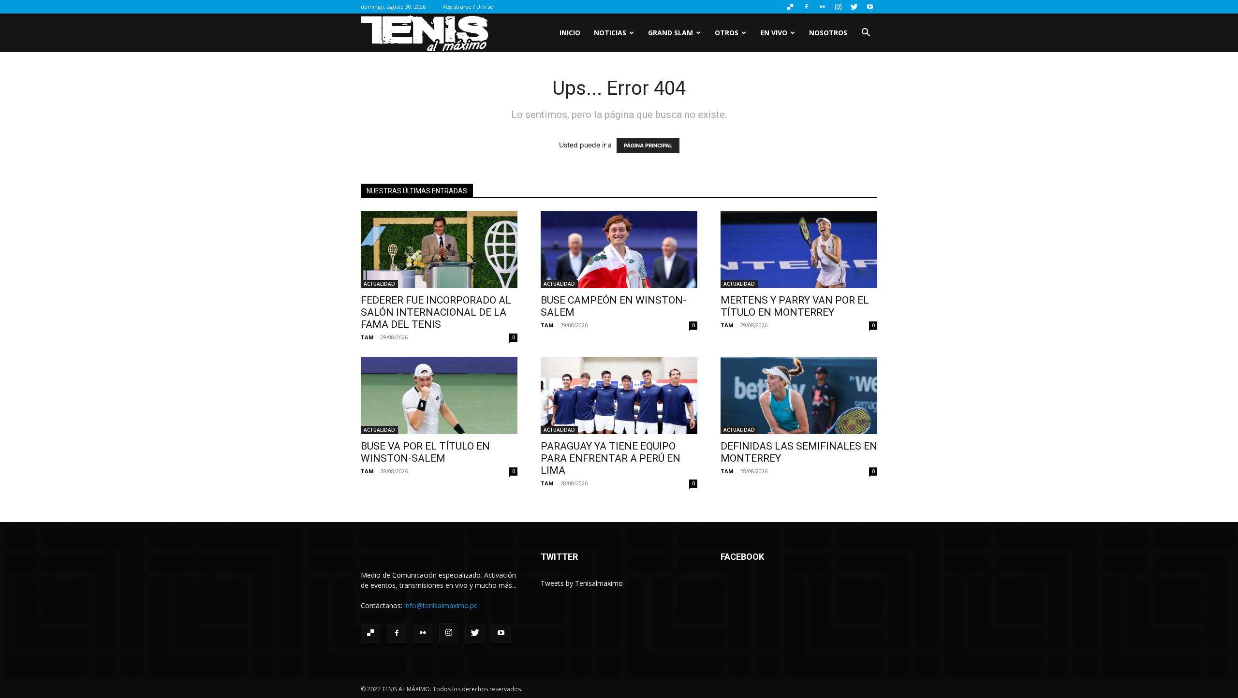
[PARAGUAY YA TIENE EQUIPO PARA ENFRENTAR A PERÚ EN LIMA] (619, 395)
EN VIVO (773, 32)
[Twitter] (854, 7)
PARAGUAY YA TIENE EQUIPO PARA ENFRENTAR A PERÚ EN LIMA (610, 458)
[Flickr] (822, 7)
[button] (865, 33)
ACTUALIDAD (379, 283)
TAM (367, 337)
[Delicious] (790, 7)
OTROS (726, 32)
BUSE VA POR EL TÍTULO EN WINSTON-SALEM (425, 452)
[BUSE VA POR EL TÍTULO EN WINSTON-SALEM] (439, 395)
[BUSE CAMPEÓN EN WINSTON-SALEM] (619, 249)
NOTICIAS (610, 32)
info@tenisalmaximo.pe (441, 605)
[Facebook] (806, 7)
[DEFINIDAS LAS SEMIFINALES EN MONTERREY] (799, 395)
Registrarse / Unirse (467, 6)
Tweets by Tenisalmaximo (582, 583)
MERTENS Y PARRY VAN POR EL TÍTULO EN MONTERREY (795, 306)
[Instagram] (838, 7)
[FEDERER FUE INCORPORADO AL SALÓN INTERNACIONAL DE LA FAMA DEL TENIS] (439, 249)
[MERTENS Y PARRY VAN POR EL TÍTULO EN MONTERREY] (799, 249)
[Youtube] (870, 7)
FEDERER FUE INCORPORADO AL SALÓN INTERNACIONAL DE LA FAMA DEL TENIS (436, 312)
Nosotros (828, 32)
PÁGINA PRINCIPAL (648, 145)
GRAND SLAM (670, 32)
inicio (570, 32)
